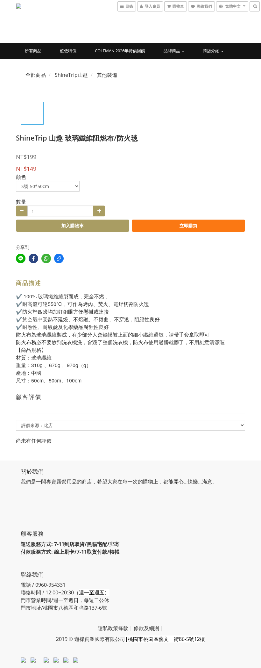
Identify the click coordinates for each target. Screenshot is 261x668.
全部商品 (35, 74)
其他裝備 (107, 74)
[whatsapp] (46, 258)
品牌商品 (172, 51)
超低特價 (68, 51)
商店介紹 (211, 51)
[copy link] (59, 258)
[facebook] (33, 258)
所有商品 (33, 51)
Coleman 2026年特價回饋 (120, 51)
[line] (20, 258)
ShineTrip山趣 (71, 74)
